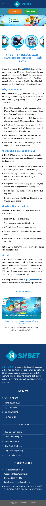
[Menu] (3, 4)
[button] (41, 41)
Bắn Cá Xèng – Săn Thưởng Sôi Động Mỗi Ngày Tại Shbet (21, 322)
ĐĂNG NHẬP (30, 11)
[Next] (41, 317)
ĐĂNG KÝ (15, 11)
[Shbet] (23, 4)
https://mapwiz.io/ (32, 280)
